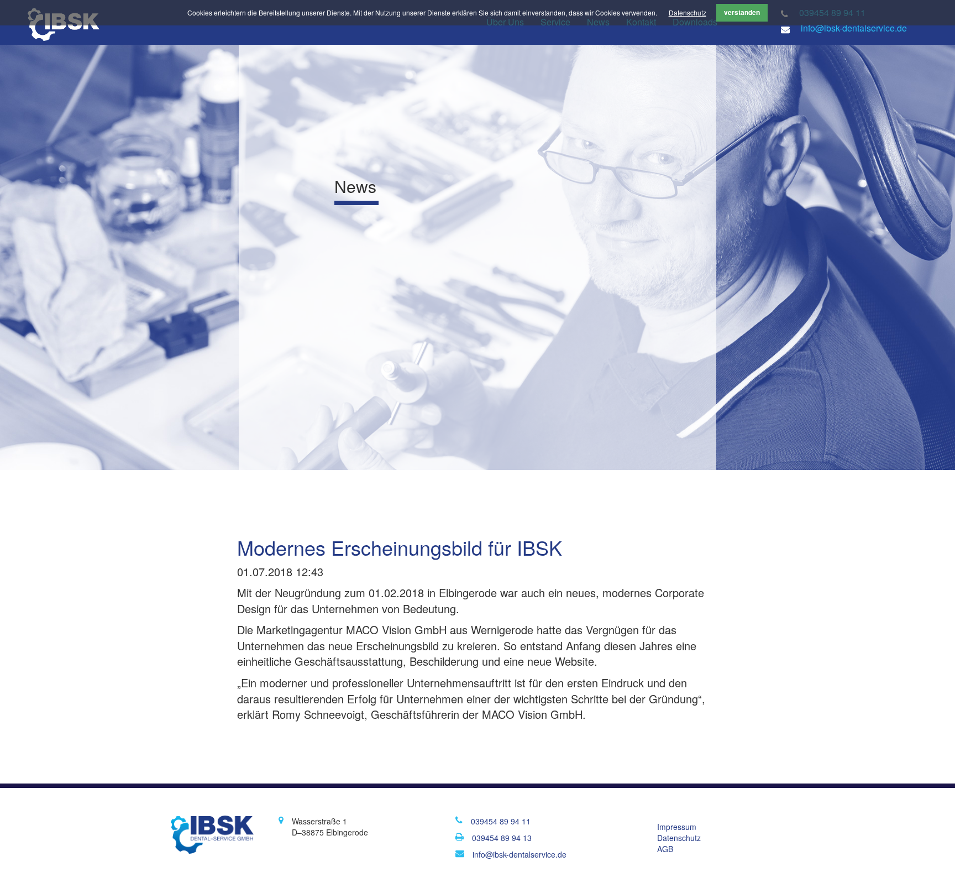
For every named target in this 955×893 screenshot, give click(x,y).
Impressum (676, 826)
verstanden (742, 12)
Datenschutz (687, 12)
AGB (665, 848)
